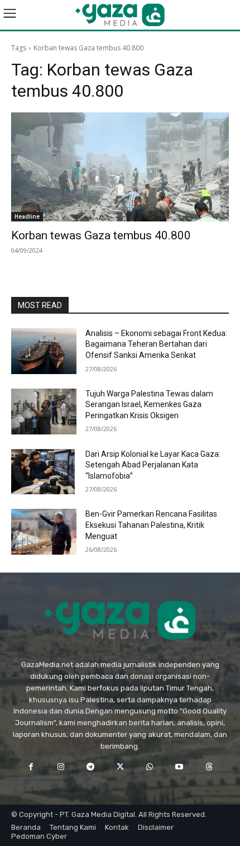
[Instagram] (60, 767)
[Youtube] (179, 767)
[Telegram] (90, 767)
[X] (120, 767)
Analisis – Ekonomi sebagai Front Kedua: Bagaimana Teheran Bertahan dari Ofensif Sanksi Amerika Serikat (156, 344)
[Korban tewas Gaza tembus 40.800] (120, 166)
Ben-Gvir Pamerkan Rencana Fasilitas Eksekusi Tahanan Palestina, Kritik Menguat (151, 524)
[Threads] (209, 767)
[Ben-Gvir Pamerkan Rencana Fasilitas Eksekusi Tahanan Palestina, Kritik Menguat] (43, 532)
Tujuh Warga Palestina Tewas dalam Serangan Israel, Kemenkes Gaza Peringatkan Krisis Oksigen (149, 404)
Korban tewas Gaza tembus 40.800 (101, 235)
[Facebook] (31, 767)
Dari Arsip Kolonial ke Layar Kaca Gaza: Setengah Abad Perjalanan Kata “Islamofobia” (152, 465)
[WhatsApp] (150, 767)
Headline (27, 216)
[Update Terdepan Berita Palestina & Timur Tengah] (120, 15)
